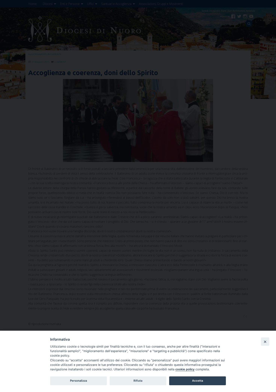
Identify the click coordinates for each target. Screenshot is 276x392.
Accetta (197, 380)
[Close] (265, 341)
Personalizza (78, 380)
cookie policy (185, 369)
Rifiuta (137, 380)
